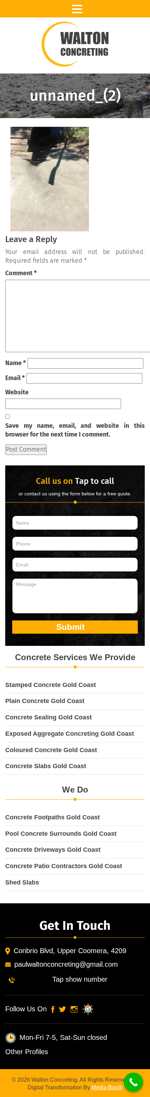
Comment (21, 273)
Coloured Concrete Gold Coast (51, 750)
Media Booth (107, 1087)
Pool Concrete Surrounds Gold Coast (61, 833)
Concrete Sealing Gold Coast (48, 717)
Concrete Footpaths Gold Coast (52, 817)
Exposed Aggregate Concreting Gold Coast (69, 733)
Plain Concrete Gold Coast (44, 700)
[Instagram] (74, 1009)
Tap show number (79, 979)
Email (15, 378)
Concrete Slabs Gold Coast (45, 766)
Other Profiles (26, 1052)
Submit (71, 627)
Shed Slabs (22, 882)
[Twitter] (62, 1009)
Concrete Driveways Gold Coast (52, 849)
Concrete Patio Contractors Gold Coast (63, 866)
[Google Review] (86, 1009)
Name (15, 363)
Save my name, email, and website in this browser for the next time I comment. (75, 430)
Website (17, 392)
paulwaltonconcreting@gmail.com (66, 964)
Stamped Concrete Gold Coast (50, 684)
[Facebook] (53, 1009)
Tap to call (94, 481)
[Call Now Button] (133, 1082)
